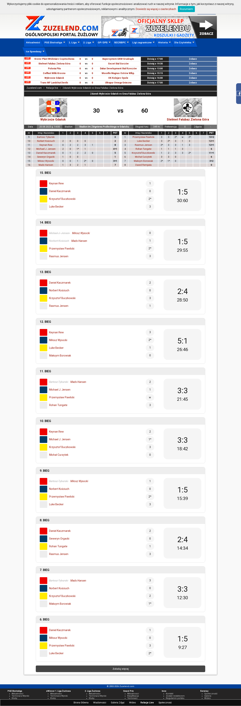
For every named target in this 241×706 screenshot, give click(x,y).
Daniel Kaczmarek (45, 153)
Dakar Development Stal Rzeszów (118, 68)
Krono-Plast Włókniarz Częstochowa (54, 59)
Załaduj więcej (121, 668)
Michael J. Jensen (46, 149)
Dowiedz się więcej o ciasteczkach (156, 9)
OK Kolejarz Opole (118, 78)
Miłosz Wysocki (46, 161)
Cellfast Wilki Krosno (54, 73)
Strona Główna (80, 702)
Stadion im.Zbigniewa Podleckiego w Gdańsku (104, 126)
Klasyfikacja (133, 696)
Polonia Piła (54, 68)
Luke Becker (143, 141)
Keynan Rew (46, 145)
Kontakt (169, 693)
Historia (163, 42)
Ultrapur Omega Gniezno (118, 82)
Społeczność (165, 702)
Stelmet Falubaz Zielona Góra (54, 63)
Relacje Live (147, 702)
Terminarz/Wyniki (20, 696)
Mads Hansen (46, 165)
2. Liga (87, 42)
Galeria (207, 696)
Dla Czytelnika (182, 42)
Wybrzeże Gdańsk (54, 78)
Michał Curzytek (143, 157)
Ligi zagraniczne (142, 42)
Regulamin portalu (175, 698)
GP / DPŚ (103, 42)
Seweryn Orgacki (46, 157)
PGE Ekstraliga (53, 42)
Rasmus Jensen (143, 145)
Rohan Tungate (143, 149)
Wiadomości (99, 702)
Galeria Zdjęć (117, 702)
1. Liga (73, 42)
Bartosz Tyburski (46, 137)
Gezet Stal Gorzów (118, 63)
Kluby (14, 698)
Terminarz (132, 698)
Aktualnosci (133, 693)
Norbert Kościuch (46, 141)
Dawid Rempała (143, 165)
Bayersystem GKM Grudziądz (118, 59)
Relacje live (52, 88)
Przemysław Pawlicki (143, 137)
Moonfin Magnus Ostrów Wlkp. (118, 73)
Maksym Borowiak (143, 161)
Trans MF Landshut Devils (54, 82)
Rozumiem (186, 9)
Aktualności (33, 42)
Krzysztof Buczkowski (143, 153)
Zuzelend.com (34, 88)
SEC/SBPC (120, 42)
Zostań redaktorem (175, 696)
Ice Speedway (33, 51)
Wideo (132, 702)
